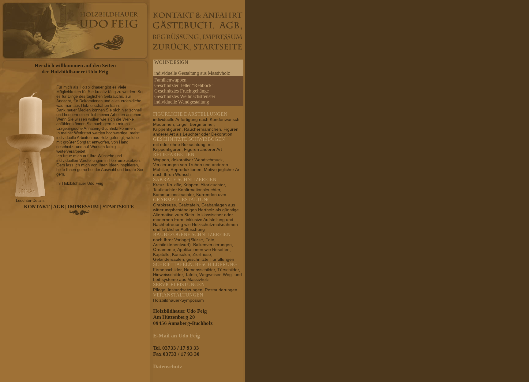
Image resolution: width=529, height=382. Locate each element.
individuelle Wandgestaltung (181, 101)
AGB (58, 206)
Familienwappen (170, 79)
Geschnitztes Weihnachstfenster (184, 96)
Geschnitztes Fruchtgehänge (181, 90)
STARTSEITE (118, 206)
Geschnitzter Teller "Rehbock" (184, 85)
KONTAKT (37, 206)
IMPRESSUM (83, 206)
